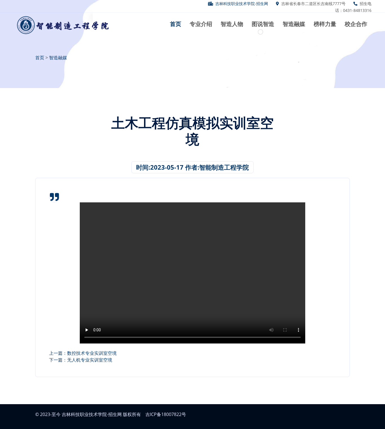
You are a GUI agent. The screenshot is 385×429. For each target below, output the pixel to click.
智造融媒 (58, 57)
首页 (39, 57)
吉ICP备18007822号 (165, 414)
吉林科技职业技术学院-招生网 (241, 3)
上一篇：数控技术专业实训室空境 (83, 353)
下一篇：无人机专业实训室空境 (80, 360)
